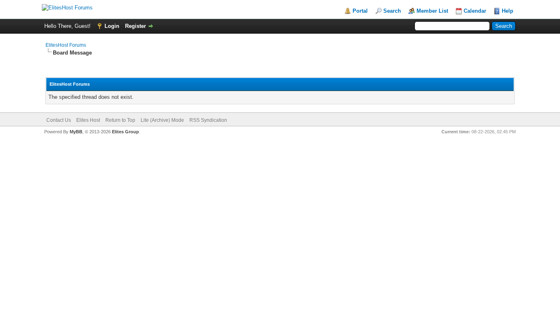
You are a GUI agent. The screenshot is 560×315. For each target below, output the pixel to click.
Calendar (475, 11)
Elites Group (125, 131)
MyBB (76, 131)
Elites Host (88, 120)
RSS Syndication (208, 120)
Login (112, 26)
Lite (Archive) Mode (162, 120)
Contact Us (58, 120)
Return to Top (120, 120)
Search (392, 11)
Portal (360, 11)
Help (507, 11)
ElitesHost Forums (66, 45)
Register (135, 26)
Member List (432, 11)
